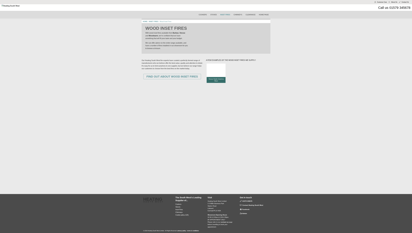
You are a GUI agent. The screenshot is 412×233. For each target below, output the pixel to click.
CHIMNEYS (238, 15)
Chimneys (179, 212)
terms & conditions (193, 230)
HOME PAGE (264, 15)
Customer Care (382, 2)
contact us (225, 222)
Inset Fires (179, 209)
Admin (244, 213)
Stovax (182, 33)
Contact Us (405, 2)
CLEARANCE (250, 15)
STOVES (213, 15)
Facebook (245, 209)
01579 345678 (247, 201)
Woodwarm (153, 36)
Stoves (177, 207)
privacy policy (182, 230)
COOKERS (203, 15)
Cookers (178, 204)
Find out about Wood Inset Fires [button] (172, 76)
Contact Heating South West (252, 205)
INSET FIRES (225, 15)
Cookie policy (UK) (182, 215)
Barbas (176, 33)
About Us (394, 2)
